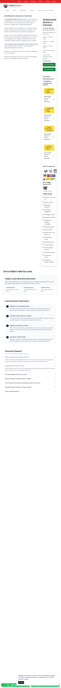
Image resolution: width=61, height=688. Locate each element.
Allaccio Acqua (48, 202)
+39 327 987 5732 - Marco (49, 148)
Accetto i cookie (23, 679)
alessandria (23, 10)
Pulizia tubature (48, 245)
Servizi (14, 10)
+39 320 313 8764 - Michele (50, 91)
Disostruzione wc (49, 242)
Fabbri (19, 1)
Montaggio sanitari (49, 214)
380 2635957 (50, 69)
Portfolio (40, 1)
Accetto (21, 682)
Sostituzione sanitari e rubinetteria (47, 222)
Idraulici (26, 1)
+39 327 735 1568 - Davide (50, 110)
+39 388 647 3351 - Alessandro (50, 129)
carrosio (32, 10)
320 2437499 (50, 64)
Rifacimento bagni (49, 227)
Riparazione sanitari (49, 217)
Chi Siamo (53, 1)
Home (7, 10)
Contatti (47, 1)
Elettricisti (33, 1)
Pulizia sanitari (48, 229)
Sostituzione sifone (49, 252)
